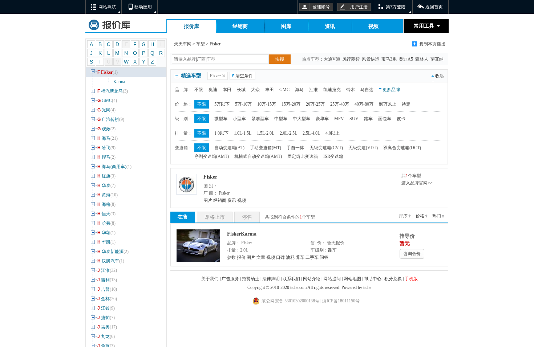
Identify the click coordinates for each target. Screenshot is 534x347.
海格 (106, 204)
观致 (106, 128)
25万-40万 (339, 104)
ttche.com (298, 287)
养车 (300, 257)
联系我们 (291, 278)
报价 (241, 257)
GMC (107, 100)
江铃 (106, 308)
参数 (231, 257)
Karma (119, 81)
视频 (373, 26)
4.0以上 (332, 133)
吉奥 (107, 327)
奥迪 (213, 89)
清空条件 (244, 75)
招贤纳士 (250, 278)
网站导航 (107, 6)
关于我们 (210, 278)
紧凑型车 (260, 118)
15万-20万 (291, 104)
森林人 (422, 59)
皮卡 (401, 118)
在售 (183, 217)
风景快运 (371, 59)
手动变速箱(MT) (265, 147)
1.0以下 (221, 133)
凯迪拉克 (332, 89)
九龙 (106, 336)
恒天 (106, 213)
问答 (324, 257)
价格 (420, 216)
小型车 (239, 118)
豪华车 (322, 118)
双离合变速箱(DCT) (402, 147)
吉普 (107, 289)
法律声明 (271, 278)
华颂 (106, 232)
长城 (241, 89)
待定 (406, 104)
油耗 (290, 257)
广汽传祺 (110, 119)
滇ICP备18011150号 (340, 300)
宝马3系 (389, 59)
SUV (354, 118)
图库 (286, 26)
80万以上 (387, 104)
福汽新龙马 (112, 91)
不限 (198, 89)
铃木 (350, 89)
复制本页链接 (432, 43)
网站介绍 (311, 278)
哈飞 (106, 147)
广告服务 (230, 278)
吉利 (107, 279)
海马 (107, 138)
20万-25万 (315, 104)
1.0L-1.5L (242, 133)
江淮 (107, 270)
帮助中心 (372, 278)
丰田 (269, 89)
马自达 (366, 89)
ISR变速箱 (333, 156)
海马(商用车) (114, 166)
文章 (260, 257)
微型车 (220, 118)
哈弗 (106, 223)
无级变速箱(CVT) (326, 147)
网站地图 (352, 278)
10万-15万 (266, 104)
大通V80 (332, 59)
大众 (255, 89)
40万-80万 (364, 104)
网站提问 (332, 278)
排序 (403, 216)
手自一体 (295, 147)
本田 (227, 89)
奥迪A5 (406, 59)
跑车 (368, 118)
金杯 (107, 298)
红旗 (106, 176)
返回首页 (434, 6)
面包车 (384, 118)
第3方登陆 (395, 6)
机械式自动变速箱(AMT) (258, 156)
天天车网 (182, 43)
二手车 (312, 257)
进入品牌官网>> (417, 182)
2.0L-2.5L (288, 133)
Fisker (107, 72)
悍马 (106, 157)
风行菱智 (351, 59)
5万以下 (222, 104)
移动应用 (143, 6)
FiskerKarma (241, 234)
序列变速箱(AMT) (211, 156)
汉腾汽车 (110, 261)
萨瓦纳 (437, 59)
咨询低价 (412, 253)
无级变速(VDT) (363, 147)
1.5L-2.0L (265, 133)
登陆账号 (321, 6)
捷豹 (106, 317)
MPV (339, 118)
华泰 (106, 185)
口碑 (280, 257)
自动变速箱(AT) (229, 147)
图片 (207, 200)
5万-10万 (243, 104)
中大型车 (301, 118)
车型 (200, 43)
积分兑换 (393, 278)
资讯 (330, 26)
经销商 (240, 26)
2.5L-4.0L (311, 133)
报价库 (191, 26)
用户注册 (359, 6)
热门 (436, 216)
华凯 (106, 242)
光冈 (106, 110)
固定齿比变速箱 (302, 156)
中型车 (280, 118)
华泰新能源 (113, 251)
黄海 (107, 194)
